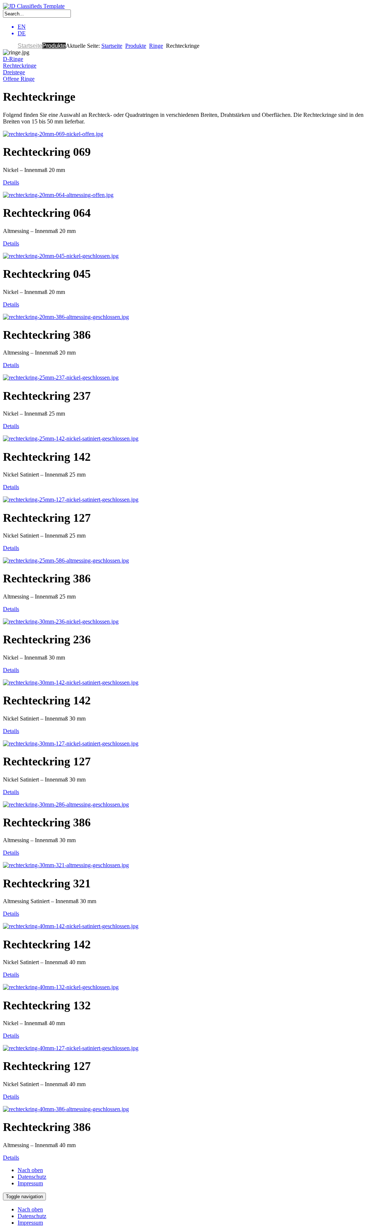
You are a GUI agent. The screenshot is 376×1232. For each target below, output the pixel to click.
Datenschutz (32, 1177)
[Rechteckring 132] (61, 987)
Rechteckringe (19, 65)
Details (11, 182)
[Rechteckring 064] (58, 195)
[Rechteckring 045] (61, 256)
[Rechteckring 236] (61, 621)
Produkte (54, 46)
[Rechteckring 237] (61, 377)
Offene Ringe (19, 79)
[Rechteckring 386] (66, 317)
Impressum (30, 1183)
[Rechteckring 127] (70, 499)
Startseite (30, 46)
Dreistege (14, 72)
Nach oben (30, 1170)
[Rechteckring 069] (53, 134)
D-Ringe (13, 59)
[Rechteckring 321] (66, 865)
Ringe (156, 46)
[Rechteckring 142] (70, 438)
